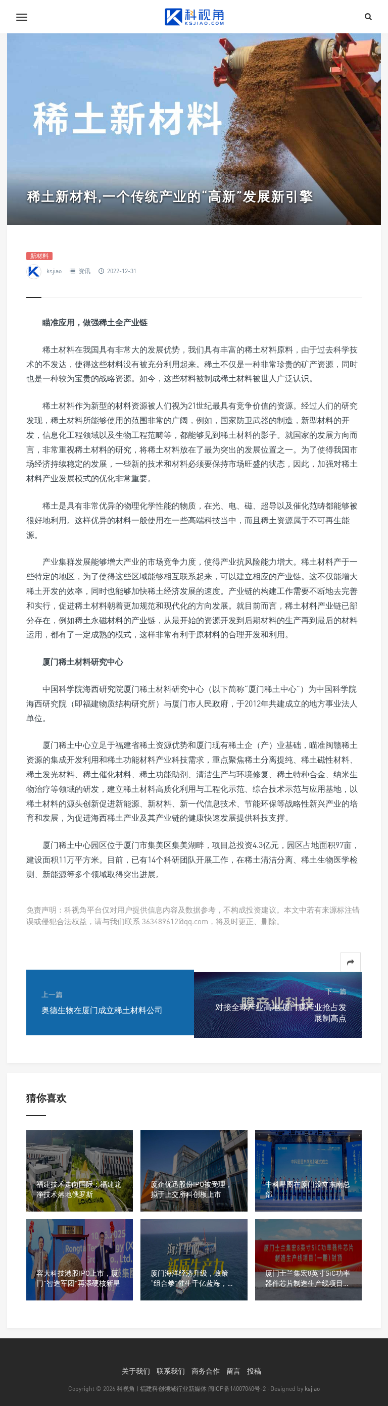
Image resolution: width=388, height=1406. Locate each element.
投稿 (254, 1371)
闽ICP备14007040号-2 (237, 1388)
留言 (233, 1371)
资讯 (84, 271)
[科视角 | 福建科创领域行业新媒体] (194, 16)
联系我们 (171, 1371)
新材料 (39, 256)
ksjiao (54, 271)
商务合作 (205, 1371)
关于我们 (136, 1371)
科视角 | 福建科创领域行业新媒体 (162, 1388)
